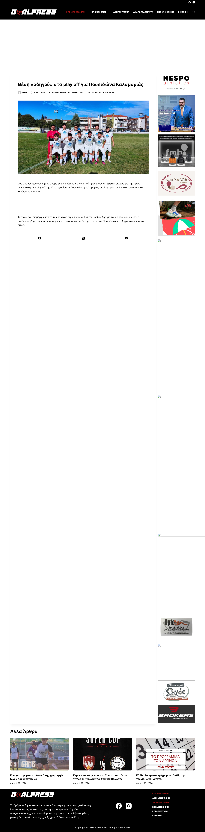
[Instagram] (194, 2)
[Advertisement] (102, 42)
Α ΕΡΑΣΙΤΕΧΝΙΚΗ (59, 92)
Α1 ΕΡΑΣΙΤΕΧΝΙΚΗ (161, 798)
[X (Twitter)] (83, 238)
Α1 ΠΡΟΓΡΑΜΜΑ (121, 12)
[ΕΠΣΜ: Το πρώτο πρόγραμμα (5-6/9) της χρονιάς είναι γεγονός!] (165, 754)
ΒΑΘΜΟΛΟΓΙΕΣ (99, 12)
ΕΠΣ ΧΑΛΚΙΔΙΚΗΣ (165, 12)
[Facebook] (189, 2)
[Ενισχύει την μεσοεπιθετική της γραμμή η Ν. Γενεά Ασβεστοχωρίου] (39, 754)
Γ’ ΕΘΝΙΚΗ (183, 12)
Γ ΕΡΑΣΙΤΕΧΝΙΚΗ (160, 811)
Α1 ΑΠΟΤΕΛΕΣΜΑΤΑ (143, 12)
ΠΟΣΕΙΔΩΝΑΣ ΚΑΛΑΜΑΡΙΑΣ (103, 92)
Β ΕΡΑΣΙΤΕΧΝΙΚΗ (160, 807)
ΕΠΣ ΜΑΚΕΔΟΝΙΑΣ (75, 12)
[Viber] (126, 238)
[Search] (194, 12)
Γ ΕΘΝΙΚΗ (157, 815)
